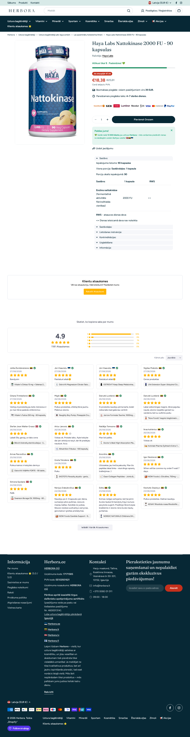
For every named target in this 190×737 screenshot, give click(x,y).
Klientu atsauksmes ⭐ (55, 723)
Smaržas (123, 718)
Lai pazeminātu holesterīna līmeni (88, 35)
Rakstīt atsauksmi (95, 291)
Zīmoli (153, 718)
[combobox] (88, 10)
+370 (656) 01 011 (102, 591)
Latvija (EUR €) (160, 2)
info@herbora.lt (101, 585)
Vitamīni (70, 718)
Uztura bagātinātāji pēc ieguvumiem (54, 35)
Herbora (11, 35)
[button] (133, 158)
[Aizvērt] (171, 130)
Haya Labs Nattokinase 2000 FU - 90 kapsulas (126, 35)
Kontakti (35, 2)
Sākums (11, 2)
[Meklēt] (128, 11)
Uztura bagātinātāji (26, 35)
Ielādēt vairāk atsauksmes (95, 527)
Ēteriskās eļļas (138, 718)
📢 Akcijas (165, 718)
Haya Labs (107, 55)
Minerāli (83, 718)
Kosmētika (109, 718)
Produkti (23, 2)
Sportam (95, 718)
